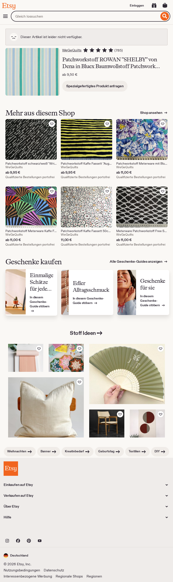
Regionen (94, 576)
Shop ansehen (151, 112)
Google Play (53, 530)
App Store (19, 530)
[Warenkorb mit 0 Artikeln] (164, 5)
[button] (16, 555)
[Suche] (164, 16)
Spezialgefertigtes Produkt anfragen (94, 86)
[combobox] (85, 16)
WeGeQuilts (72, 50)
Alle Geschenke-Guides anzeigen (136, 261)
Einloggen (137, 5)
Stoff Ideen (83, 333)
